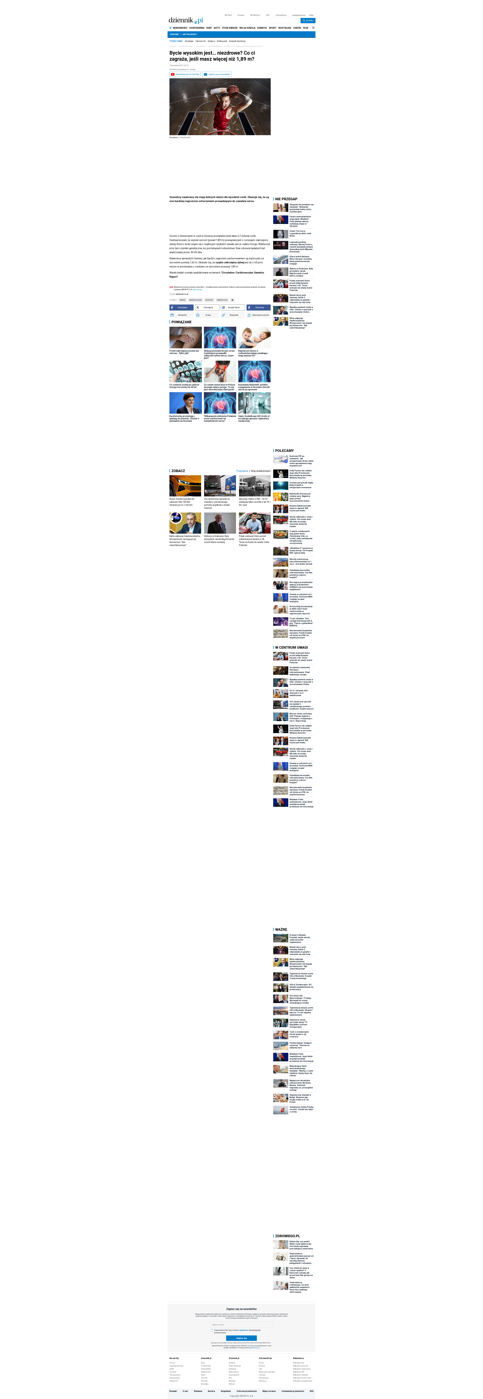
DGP (268, 15)
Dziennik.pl (206, 1358)
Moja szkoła (233, 1372)
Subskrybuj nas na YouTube (187, 74)
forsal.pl (241, 15)
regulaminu (243, 1330)
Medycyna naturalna (267, 1372)
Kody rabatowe (235, 1366)
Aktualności (190, 34)
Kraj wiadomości (261, 470)
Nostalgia (189, 41)
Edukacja (232, 1369)
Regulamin (226, 1391)
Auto (203, 1363)
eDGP (172, 1369)
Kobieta (232, 1363)
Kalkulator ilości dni (300, 1366)
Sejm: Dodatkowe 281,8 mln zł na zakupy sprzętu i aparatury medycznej (254, 418)
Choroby (262, 1375)
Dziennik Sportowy (237, 41)
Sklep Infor (174, 1381)
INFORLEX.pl (255, 15)
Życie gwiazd (234, 1375)
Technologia (206, 1366)
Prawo (261, 1363)
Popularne (242, 470)
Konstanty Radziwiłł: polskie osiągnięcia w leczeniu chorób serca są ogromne (254, 387)
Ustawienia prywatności (293, 1391)
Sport (203, 1375)
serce (182, 300)
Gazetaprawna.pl (176, 1366)
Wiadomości (206, 1372)
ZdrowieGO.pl (281, 15)
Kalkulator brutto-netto (302, 1378)
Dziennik (172, 46)
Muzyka (232, 1381)
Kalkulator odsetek (300, 1375)
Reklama (198, 1391)
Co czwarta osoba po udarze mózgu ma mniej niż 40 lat (184, 386)
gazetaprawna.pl (298, 15)
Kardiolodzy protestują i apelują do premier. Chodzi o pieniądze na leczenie (184, 418)
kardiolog (222, 300)
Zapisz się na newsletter (219, 74)
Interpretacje (175, 1378)
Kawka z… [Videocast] (217, 41)
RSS (312, 1391)
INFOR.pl (228, 15)
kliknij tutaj (256, 1348)
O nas (185, 1391)
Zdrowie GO (200, 41)
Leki (260, 1369)
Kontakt (173, 1391)
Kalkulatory (298, 1358)
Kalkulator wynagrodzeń (302, 1381)
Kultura (232, 1384)
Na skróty (174, 1358)
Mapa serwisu (269, 1391)
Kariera (211, 1391)
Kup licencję (197, 290)
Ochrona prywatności (247, 1391)
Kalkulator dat (298, 1363)
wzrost (209, 300)
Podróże (204, 1381)
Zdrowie (174, 34)
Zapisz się (241, 1338)
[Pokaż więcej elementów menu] (313, 27)
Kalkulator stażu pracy (302, 1369)
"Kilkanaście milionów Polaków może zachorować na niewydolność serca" (220, 418)
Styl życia (262, 1381)
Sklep (311, 15)
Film (230, 1378)
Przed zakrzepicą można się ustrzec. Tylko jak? (184, 352)
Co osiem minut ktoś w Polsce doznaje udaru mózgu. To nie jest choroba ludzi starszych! (219, 387)
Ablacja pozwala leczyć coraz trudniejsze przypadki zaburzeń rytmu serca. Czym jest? (219, 354)
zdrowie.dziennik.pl (186, 46)
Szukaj (309, 20)
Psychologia (263, 1378)
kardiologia (195, 300)
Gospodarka (206, 1369)
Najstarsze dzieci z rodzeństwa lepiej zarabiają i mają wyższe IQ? (253, 353)
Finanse (262, 1366)
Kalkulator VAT (299, 1372)
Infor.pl (172, 1363)
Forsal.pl (173, 1372)
